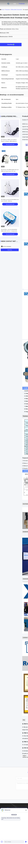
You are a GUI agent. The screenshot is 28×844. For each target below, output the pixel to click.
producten (7, 9)
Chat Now (10, 44)
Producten (22, 3)
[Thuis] (5, 3)
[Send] (26, 841)
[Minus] (26, 810)
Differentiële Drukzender (16, 9)
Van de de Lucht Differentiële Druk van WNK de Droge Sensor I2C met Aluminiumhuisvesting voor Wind (10, 171)
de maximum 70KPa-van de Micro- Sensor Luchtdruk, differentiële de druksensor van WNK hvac (9, 141)
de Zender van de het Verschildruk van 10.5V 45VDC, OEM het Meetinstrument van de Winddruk (10, 201)
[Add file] (2, 841)
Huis (14, 3)
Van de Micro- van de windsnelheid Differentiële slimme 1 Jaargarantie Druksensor (9, 231)
